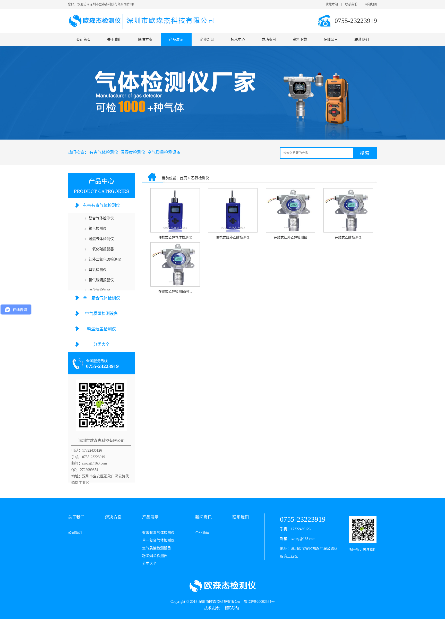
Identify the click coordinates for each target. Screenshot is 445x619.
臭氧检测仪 (98, 270)
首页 (183, 178)
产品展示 (176, 39)
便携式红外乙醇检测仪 (233, 237)
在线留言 (330, 39)
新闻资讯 (203, 517)
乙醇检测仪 (200, 178)
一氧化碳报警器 (101, 249)
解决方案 (145, 39)
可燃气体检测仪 (101, 239)
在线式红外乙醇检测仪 (290, 237)
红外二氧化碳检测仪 (105, 259)
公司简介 (75, 533)
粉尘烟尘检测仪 (101, 329)
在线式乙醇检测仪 (348, 237)
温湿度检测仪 (133, 152)
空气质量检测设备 (164, 152)
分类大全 (101, 344)
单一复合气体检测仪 (101, 298)
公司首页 (83, 39)
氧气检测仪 (98, 228)
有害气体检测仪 (103, 152)
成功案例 (269, 39)
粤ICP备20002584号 (259, 602)
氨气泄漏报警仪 (101, 280)
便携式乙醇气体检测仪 (175, 237)
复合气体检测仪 (101, 218)
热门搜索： (78, 152)
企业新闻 (207, 39)
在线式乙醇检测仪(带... (175, 291)
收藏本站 (332, 4)
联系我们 (351, 4)
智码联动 (232, 608)
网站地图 (371, 4)
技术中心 (238, 39)
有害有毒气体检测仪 (101, 205)
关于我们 (114, 39)
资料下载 (300, 39)
